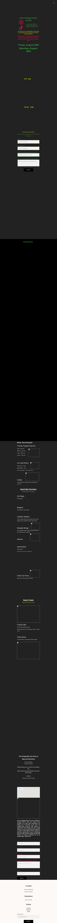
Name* (19, 139)
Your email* (19, 854)
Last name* (19, 847)
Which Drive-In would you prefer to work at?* (27, 860)
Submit (28, 169)
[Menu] (54, 2)
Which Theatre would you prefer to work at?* (27, 152)
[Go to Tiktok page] (21, 28)
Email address (20, 914)
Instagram (28, 909)
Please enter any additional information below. (28, 158)
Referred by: (20, 871)
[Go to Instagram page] (21, 23)
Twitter (28, 911)
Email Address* (21, 145)
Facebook (28, 908)
